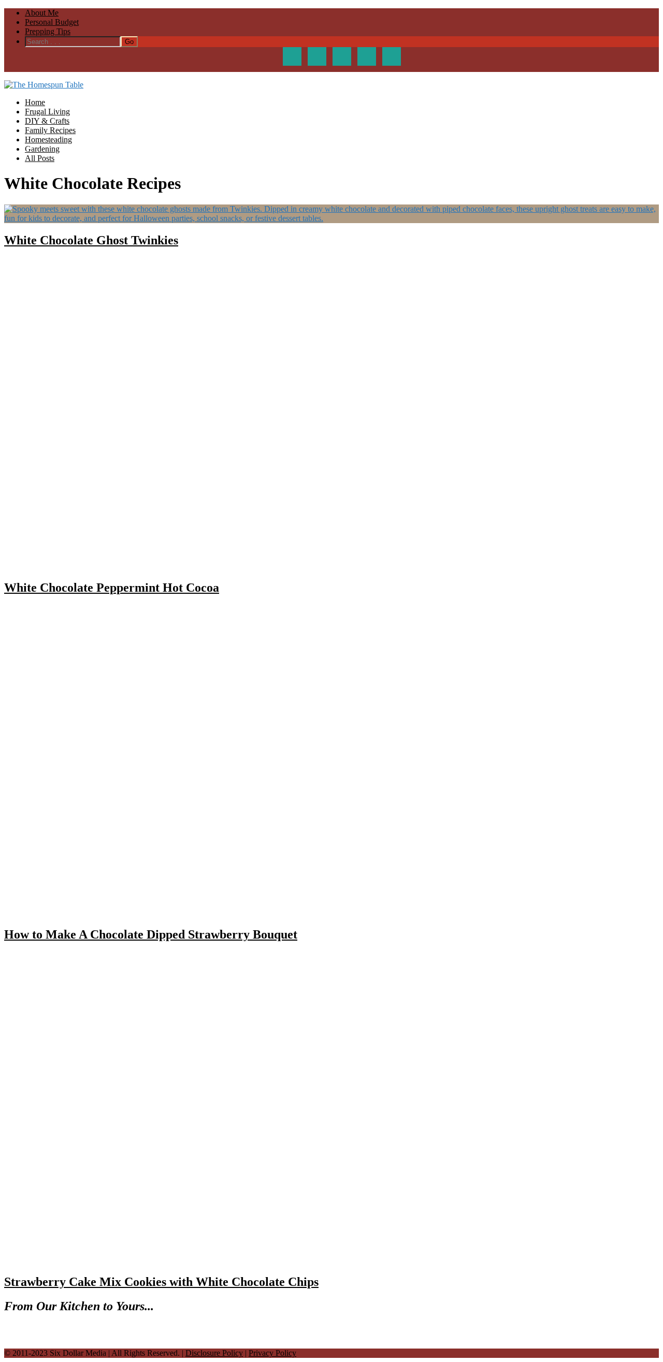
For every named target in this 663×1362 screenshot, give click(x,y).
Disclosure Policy (214, 1353)
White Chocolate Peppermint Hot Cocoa (111, 587)
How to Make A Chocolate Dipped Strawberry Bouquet (150, 934)
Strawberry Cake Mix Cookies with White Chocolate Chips (161, 1281)
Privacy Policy (272, 1353)
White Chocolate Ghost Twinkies (91, 240)
